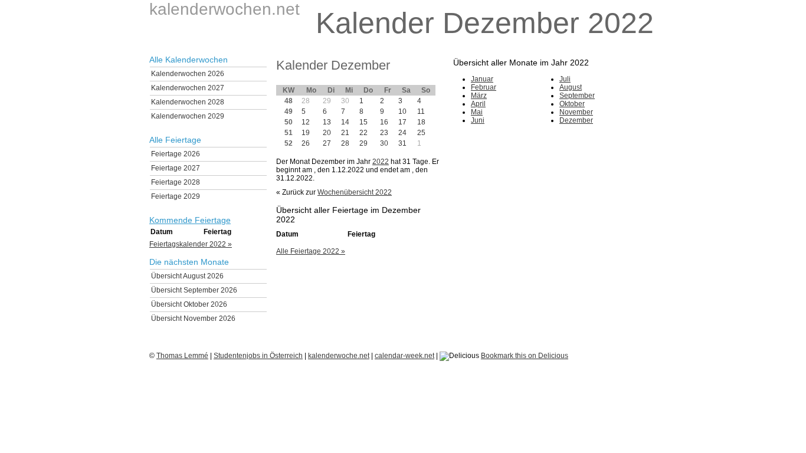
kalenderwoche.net (338, 356)
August (570, 87)
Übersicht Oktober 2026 (189, 304)
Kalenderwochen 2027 (187, 88)
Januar (482, 79)
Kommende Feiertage (190, 220)
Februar (483, 87)
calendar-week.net (404, 356)
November (576, 112)
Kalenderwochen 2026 (187, 74)
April (478, 104)
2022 (380, 161)
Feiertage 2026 (175, 154)
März (479, 95)
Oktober (572, 104)
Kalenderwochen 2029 (187, 116)
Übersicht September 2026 (194, 290)
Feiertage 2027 (175, 168)
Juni (477, 120)
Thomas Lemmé (182, 356)
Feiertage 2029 (175, 196)
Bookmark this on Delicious (524, 356)
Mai (477, 112)
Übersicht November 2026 (193, 318)
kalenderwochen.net (224, 9)
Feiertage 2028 (175, 182)
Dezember (576, 120)
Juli (565, 79)
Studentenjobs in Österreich (258, 356)
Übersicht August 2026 (187, 276)
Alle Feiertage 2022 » (310, 251)
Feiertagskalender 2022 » (190, 244)
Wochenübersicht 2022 (354, 192)
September (577, 95)
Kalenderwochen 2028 (187, 102)
